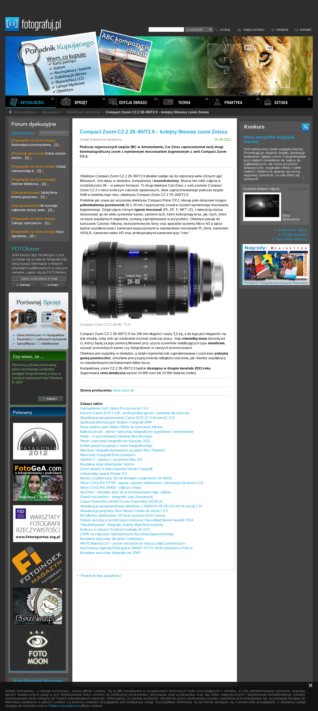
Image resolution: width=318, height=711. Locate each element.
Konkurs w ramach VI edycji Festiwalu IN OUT (115, 529)
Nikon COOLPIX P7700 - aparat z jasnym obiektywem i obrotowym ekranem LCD (141, 483)
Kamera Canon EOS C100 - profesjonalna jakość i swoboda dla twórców (134, 413)
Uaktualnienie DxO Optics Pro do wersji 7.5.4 (114, 408)
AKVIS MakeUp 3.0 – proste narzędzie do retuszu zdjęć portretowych (132, 543)
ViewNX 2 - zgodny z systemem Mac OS (111, 459)
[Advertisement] (275, 389)
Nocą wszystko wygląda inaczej (268, 139)
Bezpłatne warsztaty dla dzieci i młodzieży (111, 539)
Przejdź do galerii (294, 234)
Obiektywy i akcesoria (83, 112)
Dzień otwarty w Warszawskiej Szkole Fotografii (116, 469)
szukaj (225, 29)
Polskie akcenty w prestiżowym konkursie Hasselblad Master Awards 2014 (136, 520)
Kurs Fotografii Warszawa (38, 681)
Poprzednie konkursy (290, 239)
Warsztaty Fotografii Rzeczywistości (107, 455)
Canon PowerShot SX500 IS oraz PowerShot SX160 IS (121, 501)
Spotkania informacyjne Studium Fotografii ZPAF (116, 422)
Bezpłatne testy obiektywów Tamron (107, 464)
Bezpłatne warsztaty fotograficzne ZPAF (110, 553)
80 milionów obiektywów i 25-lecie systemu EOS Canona (122, 515)
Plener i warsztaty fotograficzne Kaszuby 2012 (115, 441)
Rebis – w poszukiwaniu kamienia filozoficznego (116, 436)
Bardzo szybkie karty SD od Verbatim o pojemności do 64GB (126, 478)
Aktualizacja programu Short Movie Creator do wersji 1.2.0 (124, 511)
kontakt (305, 29)
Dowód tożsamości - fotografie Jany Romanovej (116, 497)
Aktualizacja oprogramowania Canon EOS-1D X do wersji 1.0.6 (127, 417)
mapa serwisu (253, 29)
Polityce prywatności (64, 706)
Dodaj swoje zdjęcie (292, 230)
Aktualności (50, 112)
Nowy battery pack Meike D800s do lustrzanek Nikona (121, 427)
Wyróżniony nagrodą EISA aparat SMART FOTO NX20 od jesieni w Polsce (136, 548)
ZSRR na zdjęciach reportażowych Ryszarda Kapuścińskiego (127, 534)
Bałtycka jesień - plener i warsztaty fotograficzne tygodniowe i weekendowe (136, 431)
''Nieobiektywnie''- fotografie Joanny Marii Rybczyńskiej (121, 525)
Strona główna (23, 112)
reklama (282, 29)
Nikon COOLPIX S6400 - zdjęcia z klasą (110, 487)
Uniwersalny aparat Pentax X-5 (103, 473)
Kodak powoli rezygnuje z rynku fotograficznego (116, 445)
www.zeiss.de (123, 390)
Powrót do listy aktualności (100, 575)
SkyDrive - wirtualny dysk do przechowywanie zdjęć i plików (125, 492)
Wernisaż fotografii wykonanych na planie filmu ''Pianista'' (123, 450)
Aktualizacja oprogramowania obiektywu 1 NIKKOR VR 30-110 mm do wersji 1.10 (141, 506)
